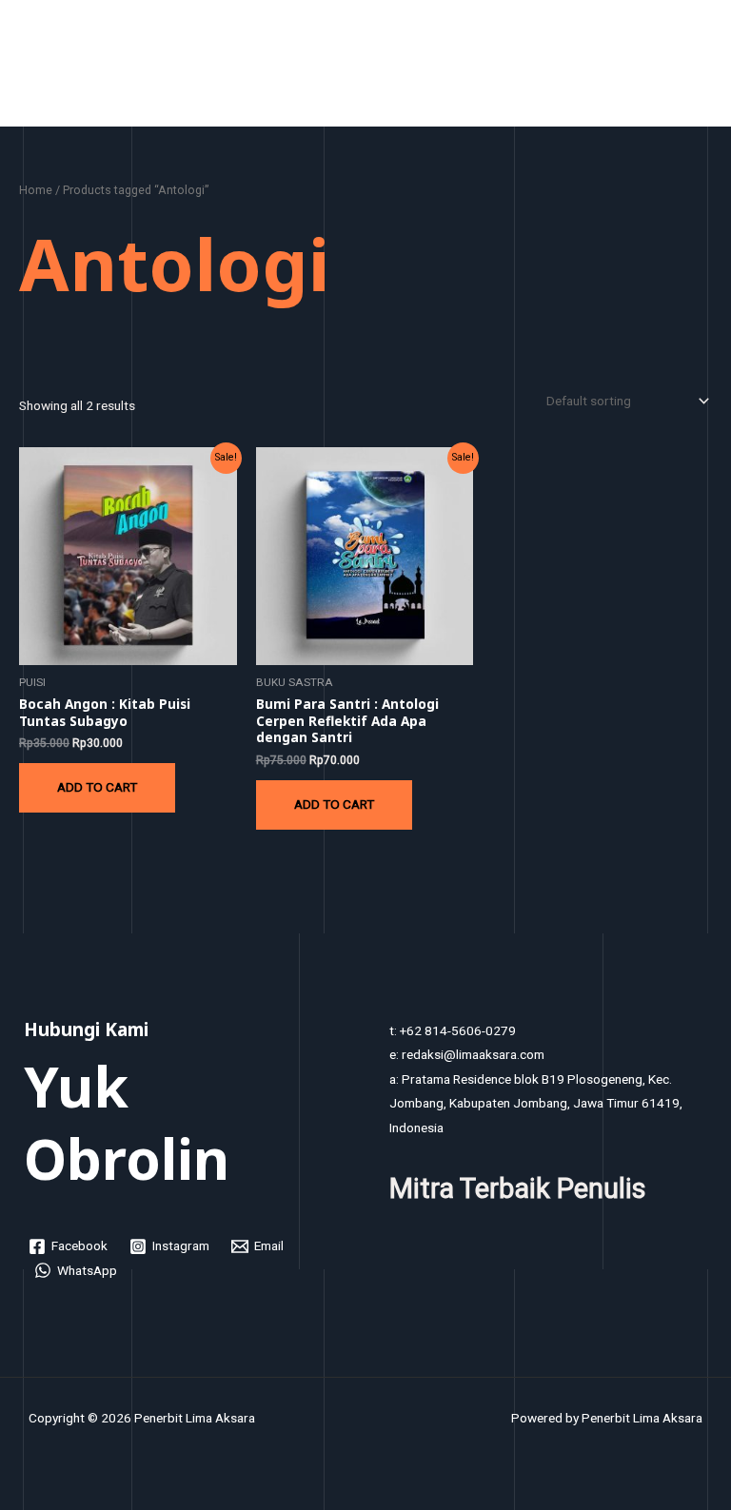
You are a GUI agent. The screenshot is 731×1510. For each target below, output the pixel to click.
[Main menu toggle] (693, 68)
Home (35, 190)
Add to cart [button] (97, 786)
